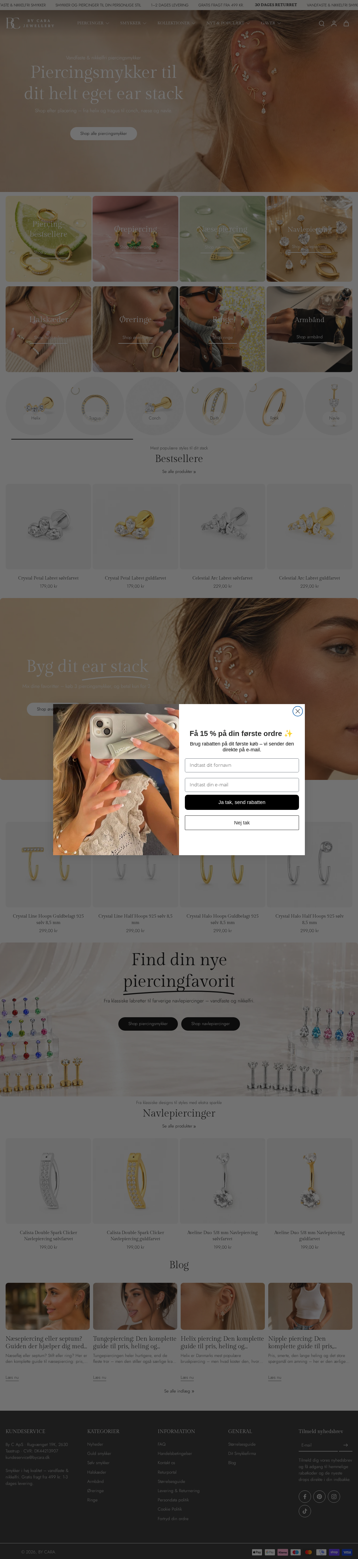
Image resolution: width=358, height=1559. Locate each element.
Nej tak (242, 823)
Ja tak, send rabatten (242, 802)
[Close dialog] (298, 711)
